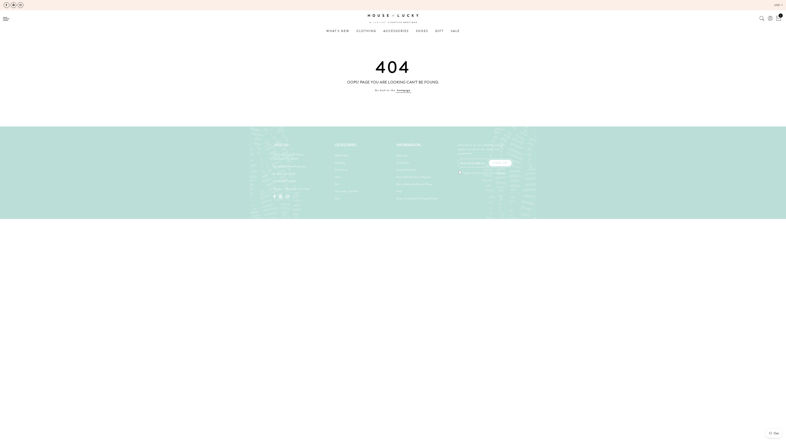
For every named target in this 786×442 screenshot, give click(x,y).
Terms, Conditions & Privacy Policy (416, 198)
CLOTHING (366, 31)
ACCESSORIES (396, 31)
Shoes (338, 177)
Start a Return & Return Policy (414, 184)
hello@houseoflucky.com (292, 166)
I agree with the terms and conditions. (484, 173)
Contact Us (402, 163)
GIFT (439, 31)
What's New (341, 155)
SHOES (422, 31)
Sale (337, 198)
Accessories (341, 170)
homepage (403, 90)
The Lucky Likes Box (346, 191)
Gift (337, 184)
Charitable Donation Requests (413, 177)
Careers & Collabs (406, 170)
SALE (455, 31)
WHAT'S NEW (337, 31)
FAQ (399, 191)
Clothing (340, 163)
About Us (401, 155)
